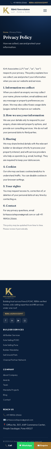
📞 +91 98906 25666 (18, 3)
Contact (6, 399)
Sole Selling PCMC (11, 340)
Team (5, 385)
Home (5, 32)
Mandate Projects (11, 390)
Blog (5, 395)
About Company (10, 375)
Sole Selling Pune (10, 345)
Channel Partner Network (14, 360)
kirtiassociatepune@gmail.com (18, 214)
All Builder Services (11, 335)
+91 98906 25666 (14, 415)
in (12, 320)
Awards (6, 380)
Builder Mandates (11, 350)
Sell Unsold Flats (10, 355)
